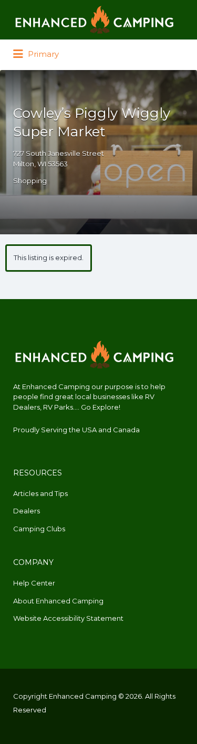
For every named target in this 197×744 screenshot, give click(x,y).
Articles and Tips (40, 493)
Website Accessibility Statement (68, 618)
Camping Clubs (39, 528)
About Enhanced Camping (58, 601)
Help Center (34, 583)
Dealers (26, 511)
